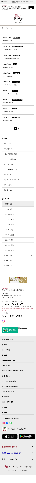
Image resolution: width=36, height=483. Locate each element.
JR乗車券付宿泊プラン (8, 360)
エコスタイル (5, 397)
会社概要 (4, 407)
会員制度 (4, 345)
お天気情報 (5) (8, 149)
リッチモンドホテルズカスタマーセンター (13, 371)
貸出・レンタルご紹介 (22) (11, 180)
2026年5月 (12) (9, 230)
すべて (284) (7, 144)
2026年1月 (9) (9, 250)
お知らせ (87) (8, 185)
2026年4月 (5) (9, 235)
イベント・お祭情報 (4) (10, 159)
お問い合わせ (6, 376)
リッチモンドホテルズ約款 (9, 381)
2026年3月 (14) (9, 240)
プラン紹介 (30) (8, 164)
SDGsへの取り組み (7, 402)
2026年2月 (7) (9, 245)
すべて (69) (8, 209)
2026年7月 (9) (9, 219)
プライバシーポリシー (8, 391)
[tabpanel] (18, 280)
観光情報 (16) (8, 190)
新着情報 (4, 355)
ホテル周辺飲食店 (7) (10, 154)
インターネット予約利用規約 (10, 386)
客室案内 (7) (7, 175)
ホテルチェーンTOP (7, 339)
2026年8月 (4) (9, 214)
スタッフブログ (6, 350)
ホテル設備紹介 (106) (10, 169)
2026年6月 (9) (9, 224)
